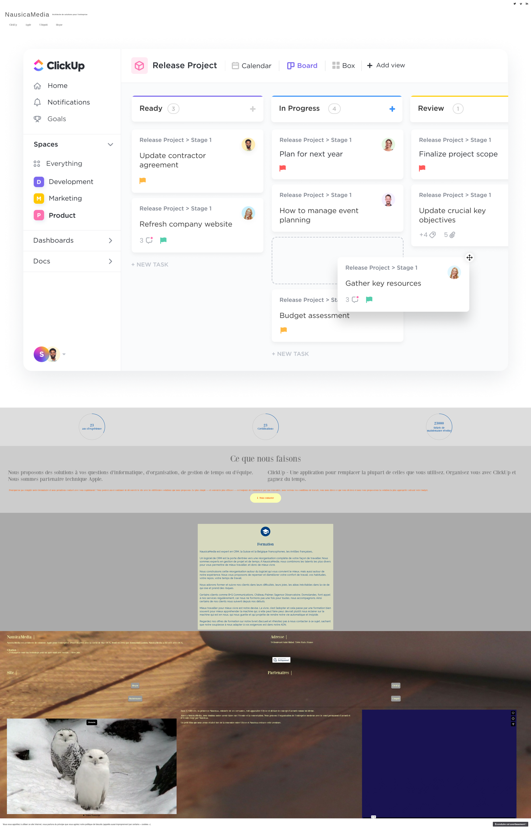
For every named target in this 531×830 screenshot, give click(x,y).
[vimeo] (520, 4)
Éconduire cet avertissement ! (510, 824)
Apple (28, 25)
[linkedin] (526, 4)
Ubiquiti (43, 25)
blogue (59, 25)
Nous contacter (266, 498)
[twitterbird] (514, 4)
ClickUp (13, 25)
